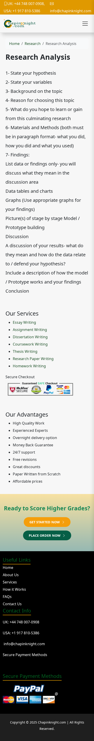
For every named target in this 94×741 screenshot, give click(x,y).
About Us (11, 574)
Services (10, 582)
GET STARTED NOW (45, 522)
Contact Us (12, 603)
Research (33, 43)
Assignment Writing (30, 329)
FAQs (7, 596)
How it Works (14, 589)
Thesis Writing (25, 351)
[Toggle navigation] (85, 23)
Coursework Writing (30, 344)
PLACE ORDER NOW (45, 535)
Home (14, 43)
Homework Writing (29, 365)
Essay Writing (24, 322)
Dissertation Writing (30, 336)
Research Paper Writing (33, 358)
